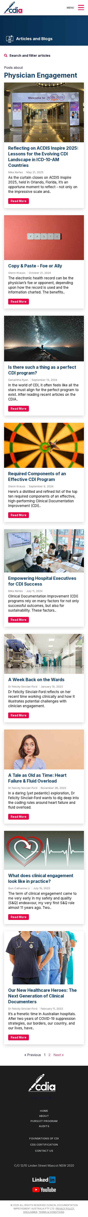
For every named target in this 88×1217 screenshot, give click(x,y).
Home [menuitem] (44, 1110)
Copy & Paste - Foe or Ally (35, 265)
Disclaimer (30, 1212)
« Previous (33, 1055)
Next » (58, 1055)
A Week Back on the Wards (36, 679)
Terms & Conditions (51, 1212)
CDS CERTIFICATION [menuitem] (44, 1144)
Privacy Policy (65, 1208)
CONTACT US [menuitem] (44, 1150)
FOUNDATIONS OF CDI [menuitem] (44, 1138)
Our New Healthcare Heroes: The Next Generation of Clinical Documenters (42, 996)
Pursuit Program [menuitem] (44, 1121)
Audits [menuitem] (44, 1126)
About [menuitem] (44, 1115)
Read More (18, 201)
